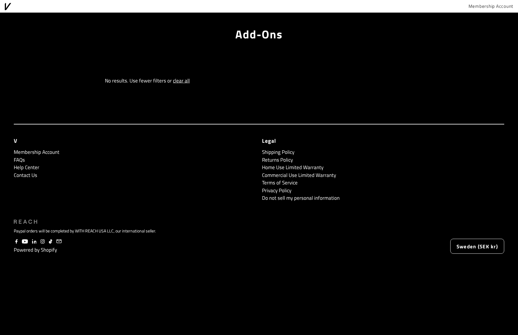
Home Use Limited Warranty (292, 167)
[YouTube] (25, 241)
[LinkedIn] (34, 241)
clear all (181, 81)
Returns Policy (277, 160)
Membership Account (491, 6)
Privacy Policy (276, 190)
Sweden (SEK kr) (477, 246)
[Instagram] (42, 241)
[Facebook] (16, 241)
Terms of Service (280, 183)
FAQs (19, 160)
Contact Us (25, 175)
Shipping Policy (278, 152)
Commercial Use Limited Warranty (299, 175)
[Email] (59, 241)
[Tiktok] (50, 241)
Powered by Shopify (35, 250)
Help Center (26, 167)
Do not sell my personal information (301, 198)
